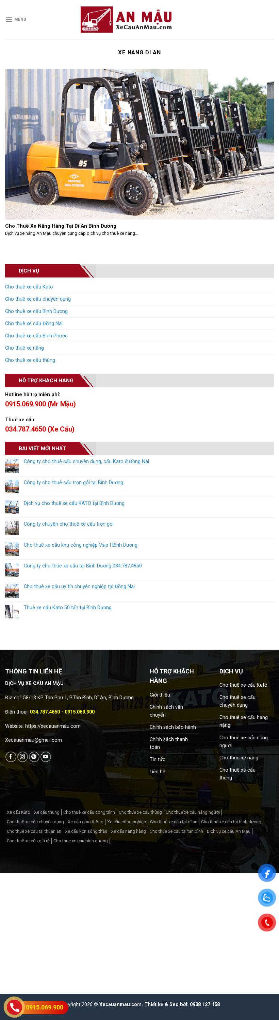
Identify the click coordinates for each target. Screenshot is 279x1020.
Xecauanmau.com (120, 1004)
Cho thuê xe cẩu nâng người (243, 742)
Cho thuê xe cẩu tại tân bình (176, 831)
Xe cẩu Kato (18, 812)
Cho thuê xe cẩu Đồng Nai (34, 324)
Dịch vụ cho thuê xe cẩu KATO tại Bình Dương (74, 503)
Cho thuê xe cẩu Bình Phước (36, 336)
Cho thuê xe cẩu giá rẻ (28, 840)
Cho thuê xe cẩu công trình (89, 812)
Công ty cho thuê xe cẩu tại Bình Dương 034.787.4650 (83, 566)
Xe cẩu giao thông (85, 821)
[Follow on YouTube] (45, 757)
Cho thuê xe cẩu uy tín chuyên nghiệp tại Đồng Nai (79, 587)
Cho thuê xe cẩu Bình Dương (36, 311)
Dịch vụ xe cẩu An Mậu (228, 831)
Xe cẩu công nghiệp (126, 821)
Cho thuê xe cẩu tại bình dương (231, 821)
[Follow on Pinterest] (34, 757)
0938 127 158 (205, 1004)
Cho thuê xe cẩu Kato (29, 287)
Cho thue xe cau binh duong (80, 840)
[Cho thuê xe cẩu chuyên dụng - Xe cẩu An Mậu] (127, 19)
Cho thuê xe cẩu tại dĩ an (173, 821)
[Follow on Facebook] (10, 757)
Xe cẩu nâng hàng (128, 831)
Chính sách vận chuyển (166, 711)
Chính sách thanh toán (169, 743)
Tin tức (157, 759)
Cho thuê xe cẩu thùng (30, 360)
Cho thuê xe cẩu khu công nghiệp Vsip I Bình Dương (80, 545)
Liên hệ (157, 772)
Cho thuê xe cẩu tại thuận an (34, 831)
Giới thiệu (160, 695)
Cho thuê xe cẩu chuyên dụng (38, 299)
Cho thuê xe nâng (24, 348)
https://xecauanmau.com (53, 726)
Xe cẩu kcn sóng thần (86, 831)
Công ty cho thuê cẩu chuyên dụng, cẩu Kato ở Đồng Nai (86, 461)
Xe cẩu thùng (47, 812)
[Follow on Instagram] (22, 757)
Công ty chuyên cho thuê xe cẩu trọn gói (69, 524)
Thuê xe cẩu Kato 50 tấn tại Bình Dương (68, 608)
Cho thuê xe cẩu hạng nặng (243, 721)
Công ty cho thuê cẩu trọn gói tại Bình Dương (73, 483)
